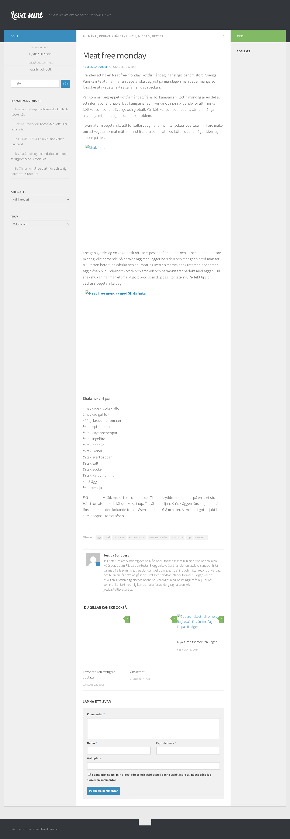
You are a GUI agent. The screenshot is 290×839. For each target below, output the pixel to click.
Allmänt (90, 36)
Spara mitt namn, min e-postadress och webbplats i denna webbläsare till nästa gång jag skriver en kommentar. (149, 777)
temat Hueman (49, 829)
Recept (157, 36)
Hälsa (118, 36)
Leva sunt (26, 14)
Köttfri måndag (137, 537)
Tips (189, 537)
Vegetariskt (201, 537)
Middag (144, 36)
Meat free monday (158, 537)
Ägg (99, 537)
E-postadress (166, 743)
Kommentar (96, 714)
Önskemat (137, 671)
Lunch (131, 36)
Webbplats (94, 758)
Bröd (107, 537)
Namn (92, 743)
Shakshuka (177, 537)
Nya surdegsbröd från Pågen (197, 642)
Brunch (105, 36)
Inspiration (119, 537)
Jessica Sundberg (99, 67)
